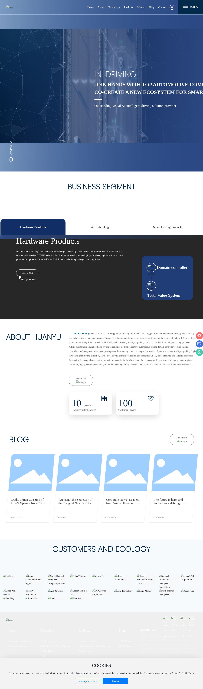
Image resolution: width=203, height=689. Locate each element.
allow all (115, 681)
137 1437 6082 (183, 636)
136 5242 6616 (181, 640)
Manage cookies (88, 681)
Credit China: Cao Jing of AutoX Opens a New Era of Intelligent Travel (28, 503)
